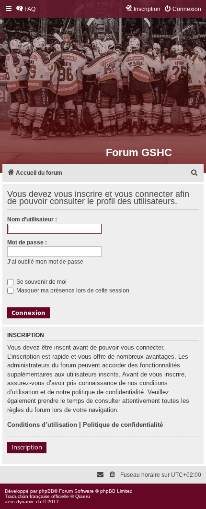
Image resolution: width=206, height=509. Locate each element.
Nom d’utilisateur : (32, 219)
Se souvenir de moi (41, 282)
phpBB (46, 491)
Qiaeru (82, 496)
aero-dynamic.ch (23, 501)
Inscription (26, 447)
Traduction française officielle (37, 496)
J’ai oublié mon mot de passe (45, 261)
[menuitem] (25, 9)
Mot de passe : (27, 242)
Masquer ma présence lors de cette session (72, 290)
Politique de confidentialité (123, 424)
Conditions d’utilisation (42, 424)
